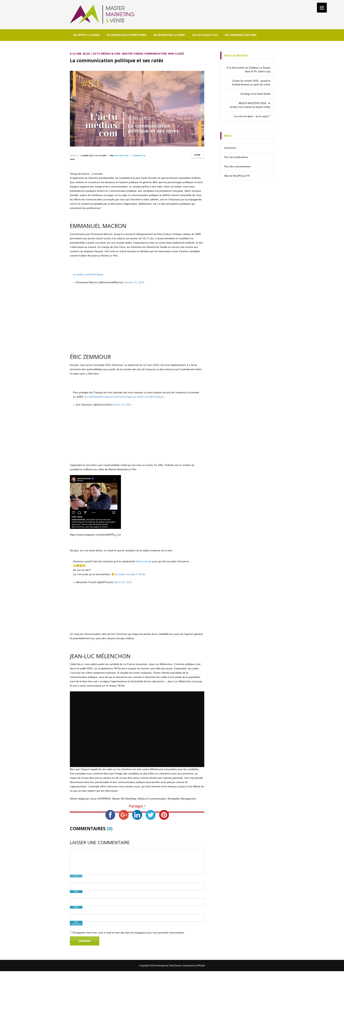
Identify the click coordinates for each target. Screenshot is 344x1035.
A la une (76, 53)
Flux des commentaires (237, 166)
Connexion (230, 147)
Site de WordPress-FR (237, 175)
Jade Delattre (121, 156)
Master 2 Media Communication (144, 53)
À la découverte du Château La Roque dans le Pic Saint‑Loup (248, 69)
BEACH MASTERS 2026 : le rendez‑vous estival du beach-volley (250, 105)
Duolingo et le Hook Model (255, 93)
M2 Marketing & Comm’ (169, 35)
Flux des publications (236, 157)
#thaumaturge (144, 561)
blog (86, 53)
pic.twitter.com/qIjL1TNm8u (130, 574)
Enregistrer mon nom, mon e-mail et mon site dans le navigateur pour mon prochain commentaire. (129, 932)
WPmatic (201, 965)
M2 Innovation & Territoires (127, 35)
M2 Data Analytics (205, 35)
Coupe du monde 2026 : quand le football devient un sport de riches (251, 82)
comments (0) (138, 156)
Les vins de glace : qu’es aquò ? (252, 116)
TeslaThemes (175, 965)
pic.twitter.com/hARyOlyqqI (88, 274)
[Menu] (322, 8)
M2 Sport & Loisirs (86, 35)
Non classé (176, 53)
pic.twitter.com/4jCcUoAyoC (148, 396)
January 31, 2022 (134, 282)
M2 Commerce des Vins (240, 35)
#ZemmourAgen (123, 396)
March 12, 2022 (122, 404)
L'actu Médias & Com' (106, 53)
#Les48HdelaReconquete (98, 396)
